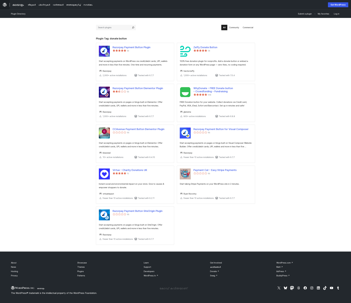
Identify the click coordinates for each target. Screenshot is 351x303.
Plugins (80, 271)
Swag (213, 275)
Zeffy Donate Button (205, 47)
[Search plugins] (133, 27)
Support (147, 267)
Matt (279, 267)
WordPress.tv (151, 275)
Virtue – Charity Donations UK (130, 170)
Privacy (14, 275)
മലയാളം (40, 288)
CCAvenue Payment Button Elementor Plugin (138, 129)
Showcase (82, 263)
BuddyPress (283, 275)
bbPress (281, 271)
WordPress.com (284, 263)
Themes (81, 267)
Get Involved (216, 263)
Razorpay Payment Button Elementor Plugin (138, 88)
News (13, 267)
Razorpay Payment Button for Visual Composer (221, 129)
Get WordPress (338, 5)
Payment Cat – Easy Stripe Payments (215, 170)
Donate (214, 271)
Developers (149, 271)
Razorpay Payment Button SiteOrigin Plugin (137, 211)
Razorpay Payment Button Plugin (131, 47)
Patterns (81, 275)
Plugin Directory (18, 14)
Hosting (14, 271)
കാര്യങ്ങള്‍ (215, 267)
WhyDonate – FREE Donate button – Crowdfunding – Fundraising (213, 90)
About (13, 263)
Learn (146, 263)
